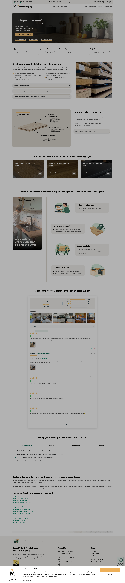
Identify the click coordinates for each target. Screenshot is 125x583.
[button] (16, 10)
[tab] (27, 445)
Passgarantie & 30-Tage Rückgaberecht (23, 2)
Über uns (91, 6)
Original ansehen (43, 335)
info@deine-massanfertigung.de (105, 6)
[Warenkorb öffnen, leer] (109, 10)
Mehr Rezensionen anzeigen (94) (62, 424)
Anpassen (109, 574)
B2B (86, 6)
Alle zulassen (110, 569)
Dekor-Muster (21, 51)
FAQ (95, 6)
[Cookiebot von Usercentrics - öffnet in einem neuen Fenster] (12, 580)
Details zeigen (25, 580)
